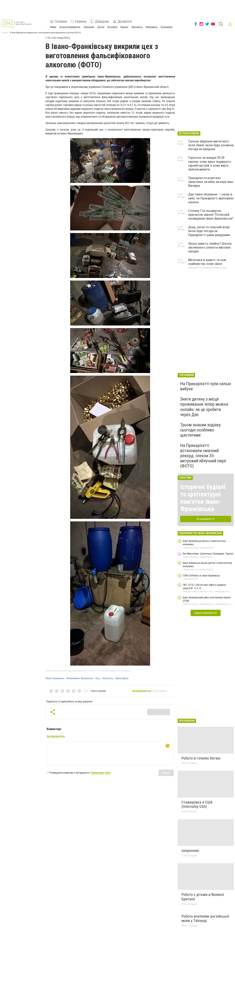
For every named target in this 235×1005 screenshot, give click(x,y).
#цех (97, 678)
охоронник (190, 850)
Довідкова (89, 27)
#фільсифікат (122, 678)
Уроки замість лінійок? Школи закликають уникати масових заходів (209, 247)
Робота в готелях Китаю (200, 758)
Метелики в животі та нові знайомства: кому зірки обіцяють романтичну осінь (207, 263)
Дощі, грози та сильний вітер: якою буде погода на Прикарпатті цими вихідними (209, 231)
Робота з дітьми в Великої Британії (202, 896)
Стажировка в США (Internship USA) (197, 804)
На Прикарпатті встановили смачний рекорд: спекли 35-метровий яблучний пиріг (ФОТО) (203, 456)
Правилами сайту (101, 772)
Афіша (53, 27)
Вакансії (124, 27)
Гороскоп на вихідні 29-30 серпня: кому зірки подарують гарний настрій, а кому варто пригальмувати (209, 163)
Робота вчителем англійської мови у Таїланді (205, 918)
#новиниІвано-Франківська (79, 678)
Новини (81, 21)
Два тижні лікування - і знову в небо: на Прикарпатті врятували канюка (210, 198)
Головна (61, 21)
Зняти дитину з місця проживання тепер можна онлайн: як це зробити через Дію (204, 406)
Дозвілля (125, 21)
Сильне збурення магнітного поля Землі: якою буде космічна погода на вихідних (211, 145)
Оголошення (166, 27)
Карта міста (137, 27)
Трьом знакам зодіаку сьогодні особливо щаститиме (200, 430)
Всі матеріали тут (206, 518)
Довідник (102, 21)
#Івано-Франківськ (54, 678)
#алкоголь (107, 678)
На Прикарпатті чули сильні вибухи (205, 386)
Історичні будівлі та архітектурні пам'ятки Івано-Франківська (202, 498)
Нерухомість (151, 27)
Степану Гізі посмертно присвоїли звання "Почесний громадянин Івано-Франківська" (210, 214)
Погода (100, 27)
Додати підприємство (69, 27)
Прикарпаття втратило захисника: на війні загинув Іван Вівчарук (210, 182)
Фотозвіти (112, 27)
